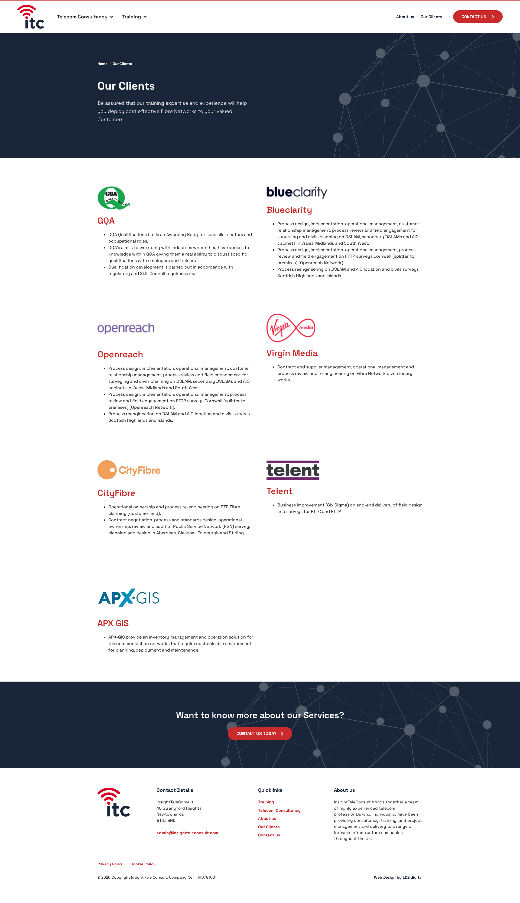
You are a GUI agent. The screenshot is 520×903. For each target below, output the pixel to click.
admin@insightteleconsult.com (187, 832)
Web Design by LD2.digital (398, 877)
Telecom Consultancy (82, 16)
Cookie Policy (143, 864)
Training (131, 16)
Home (103, 63)
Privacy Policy (110, 864)
